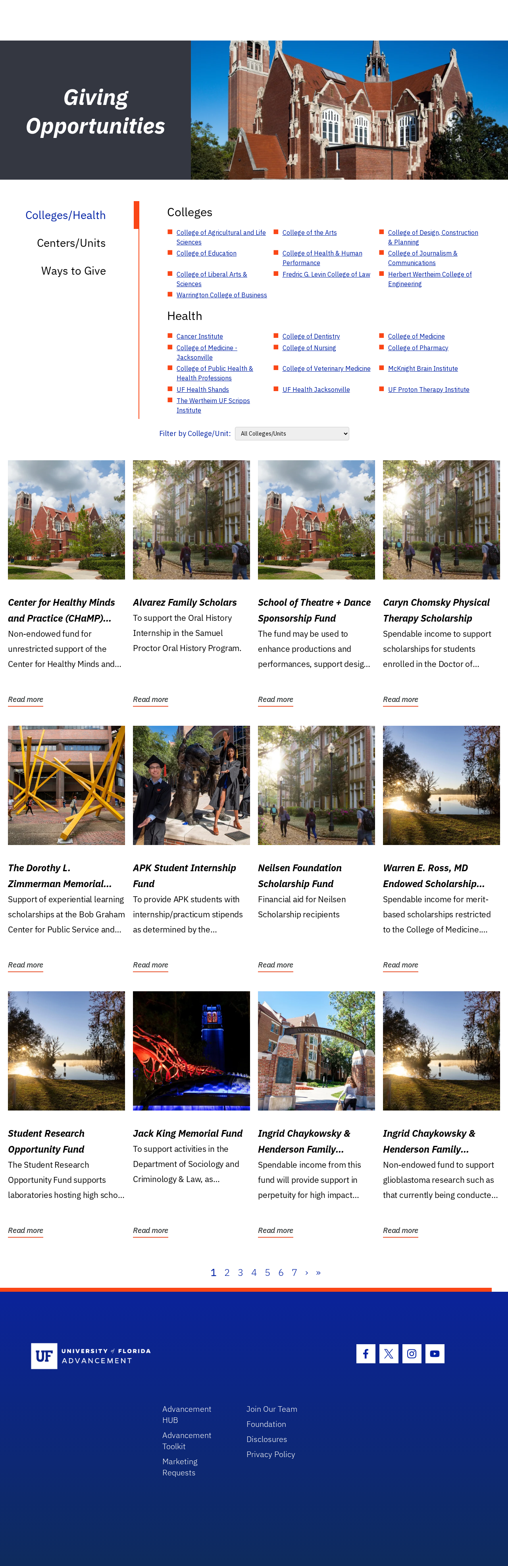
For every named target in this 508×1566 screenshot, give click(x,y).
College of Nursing (309, 348)
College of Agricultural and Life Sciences (221, 237)
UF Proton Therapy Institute (429, 389)
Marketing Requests (180, 1467)
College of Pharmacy (418, 348)
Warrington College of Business (222, 295)
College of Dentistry (311, 336)
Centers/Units (71, 242)
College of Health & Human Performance (322, 258)
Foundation (266, 1424)
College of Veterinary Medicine (327, 368)
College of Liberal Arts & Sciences (212, 279)
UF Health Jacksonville (316, 389)
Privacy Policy (270, 1454)
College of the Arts (310, 232)
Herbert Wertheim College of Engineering (430, 279)
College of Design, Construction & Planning (433, 237)
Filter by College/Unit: (195, 433)
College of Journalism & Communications (423, 258)
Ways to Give (73, 270)
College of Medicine (416, 336)
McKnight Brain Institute (423, 368)
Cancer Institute (200, 336)
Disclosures (266, 1439)
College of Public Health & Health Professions (215, 373)
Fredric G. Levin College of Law (326, 274)
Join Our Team (272, 1408)
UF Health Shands (203, 389)
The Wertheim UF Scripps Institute (213, 405)
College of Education (207, 253)
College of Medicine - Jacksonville (207, 352)
